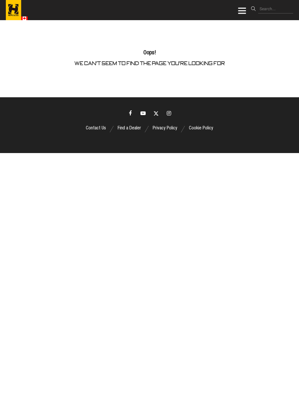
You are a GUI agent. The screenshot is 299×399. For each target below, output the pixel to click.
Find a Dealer (129, 128)
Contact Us (96, 128)
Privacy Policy (165, 128)
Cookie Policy (201, 128)
